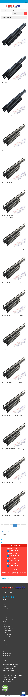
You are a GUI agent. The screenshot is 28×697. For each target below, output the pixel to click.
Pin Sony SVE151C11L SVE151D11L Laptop (12, 315)
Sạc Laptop (6, 651)
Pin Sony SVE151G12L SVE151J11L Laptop (12, 382)
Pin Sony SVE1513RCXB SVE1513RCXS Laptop (13, 249)
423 (7, 525)
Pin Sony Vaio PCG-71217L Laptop (10, 49)
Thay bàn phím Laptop (8, 630)
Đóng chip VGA (7, 632)
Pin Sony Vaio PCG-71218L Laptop (10, 82)
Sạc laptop (5, 539)
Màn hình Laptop (6, 542)
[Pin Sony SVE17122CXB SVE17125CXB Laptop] (14, 434)
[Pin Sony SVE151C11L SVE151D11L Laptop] (14, 301)
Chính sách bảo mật (8, 613)
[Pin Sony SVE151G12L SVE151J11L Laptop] (14, 367)
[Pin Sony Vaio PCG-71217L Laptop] (14, 34)
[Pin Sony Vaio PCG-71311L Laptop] (14, 101)
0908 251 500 (14, 560)
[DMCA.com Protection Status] (5, 688)
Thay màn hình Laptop (8, 628)
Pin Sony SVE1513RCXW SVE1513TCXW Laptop (13, 282)
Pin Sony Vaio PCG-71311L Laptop (10, 115)
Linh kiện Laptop (7, 655)
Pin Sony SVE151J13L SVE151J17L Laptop (12, 415)
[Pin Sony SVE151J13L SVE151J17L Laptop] (14, 401)
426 (18, 525)
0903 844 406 (14, 555)
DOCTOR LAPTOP (13, 695)
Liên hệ (5, 604)
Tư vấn (5, 606)
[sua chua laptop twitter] (6, 597)
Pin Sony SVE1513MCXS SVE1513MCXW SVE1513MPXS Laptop (11, 216)
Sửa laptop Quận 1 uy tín (9, 638)
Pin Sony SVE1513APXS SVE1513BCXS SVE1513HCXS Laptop (11, 149)
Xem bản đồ (14, 569)
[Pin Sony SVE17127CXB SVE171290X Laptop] (14, 467)
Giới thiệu (6, 602)
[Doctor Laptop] (13, 588)
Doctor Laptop (4, 10)
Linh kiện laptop (11, 10)
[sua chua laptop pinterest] (14, 597)
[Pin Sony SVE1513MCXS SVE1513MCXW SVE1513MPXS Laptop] (14, 201)
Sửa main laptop (7, 626)
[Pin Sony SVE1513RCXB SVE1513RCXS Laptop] (14, 234)
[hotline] (8, 550)
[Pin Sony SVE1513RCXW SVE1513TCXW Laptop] (14, 267)
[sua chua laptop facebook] (4, 597)
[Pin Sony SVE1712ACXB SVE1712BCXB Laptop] (14, 501)
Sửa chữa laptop (7, 624)
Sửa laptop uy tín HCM (8, 636)
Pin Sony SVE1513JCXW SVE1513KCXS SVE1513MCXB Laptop (11, 183)
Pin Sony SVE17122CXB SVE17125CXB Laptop (13, 449)
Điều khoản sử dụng (8, 608)
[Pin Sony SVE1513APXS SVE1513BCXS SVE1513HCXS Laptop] (14, 134)
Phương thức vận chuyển (9, 619)
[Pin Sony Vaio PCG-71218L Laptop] (14, 67)
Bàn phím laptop (6, 537)
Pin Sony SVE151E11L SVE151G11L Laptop (12, 349)
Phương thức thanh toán (8, 617)
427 (22, 525)
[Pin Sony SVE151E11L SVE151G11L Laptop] (14, 334)
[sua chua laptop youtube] (11, 597)
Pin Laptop (5, 534)
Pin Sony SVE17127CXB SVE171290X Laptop (12, 482)
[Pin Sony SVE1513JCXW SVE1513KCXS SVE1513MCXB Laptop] (14, 167)
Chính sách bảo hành (8, 615)
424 (11, 525)
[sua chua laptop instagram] (9, 597)
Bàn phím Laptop (7, 649)
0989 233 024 (14, 550)
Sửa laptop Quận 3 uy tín (9, 640)
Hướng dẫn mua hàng (8, 610)
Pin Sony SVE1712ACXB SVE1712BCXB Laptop (13, 515)
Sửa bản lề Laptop (7, 634)
